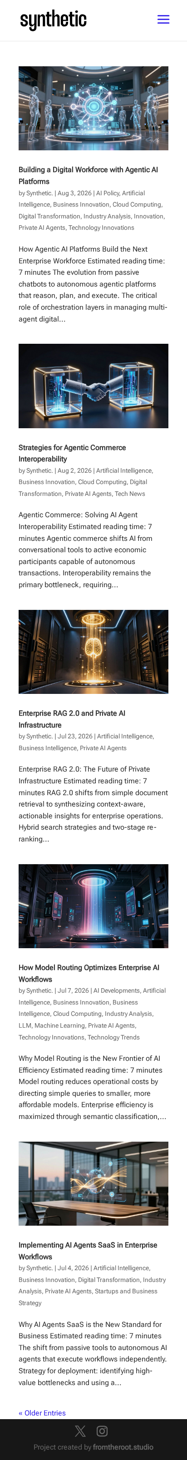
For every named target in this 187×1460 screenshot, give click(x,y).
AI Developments (117, 990)
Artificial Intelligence (124, 470)
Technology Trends (114, 1037)
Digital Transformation (49, 216)
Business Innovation (81, 204)
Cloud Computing (137, 204)
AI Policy (107, 193)
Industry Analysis (107, 216)
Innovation (148, 216)
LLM (25, 1025)
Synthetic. (39, 193)
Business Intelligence (48, 748)
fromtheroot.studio (123, 1447)
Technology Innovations (101, 227)
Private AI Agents (42, 227)
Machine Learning (59, 1025)
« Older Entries (42, 1413)
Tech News (130, 493)
